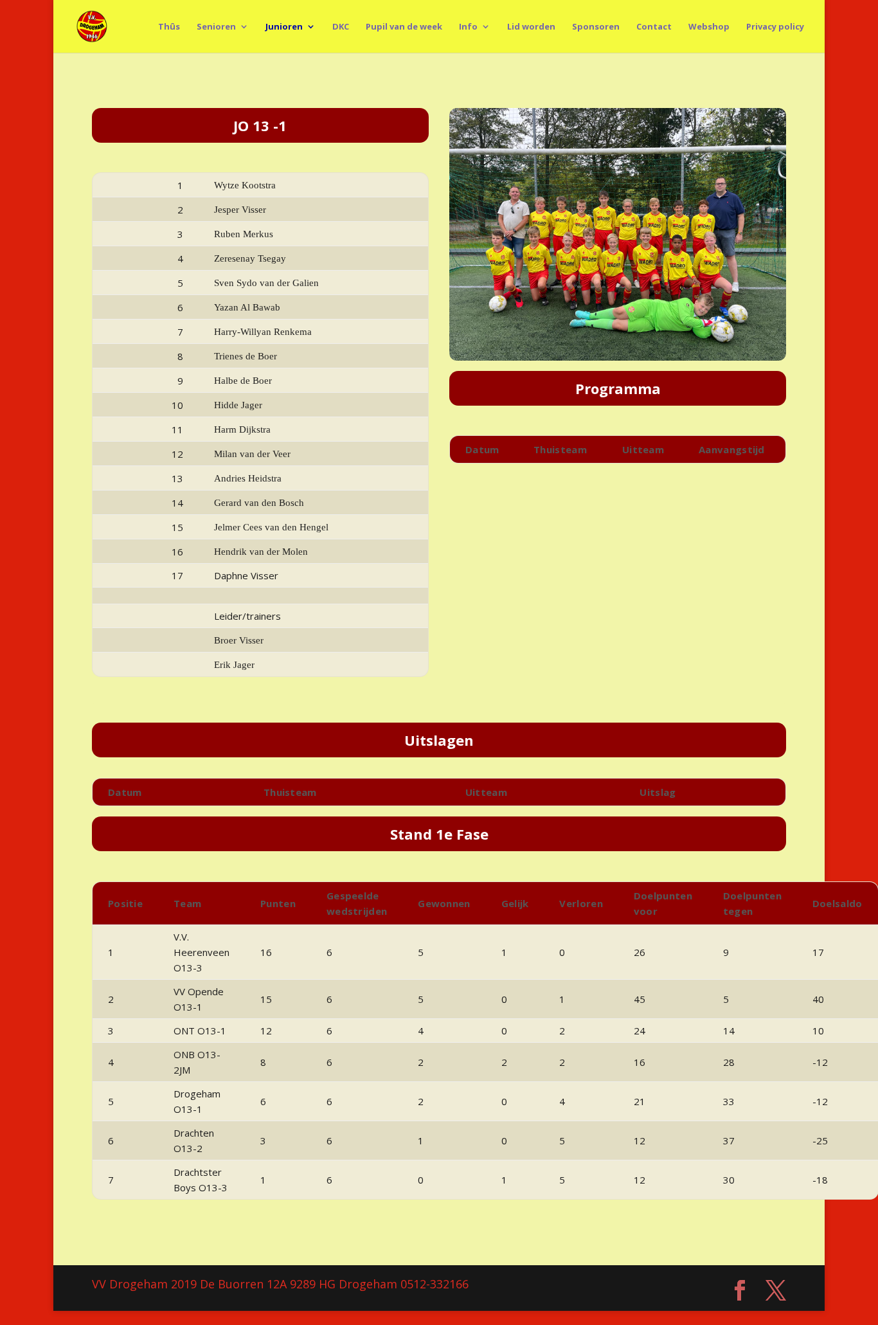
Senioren (216, 27)
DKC (340, 27)
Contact (654, 27)
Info (468, 27)
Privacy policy (775, 27)
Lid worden (531, 27)
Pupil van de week (404, 27)
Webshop (709, 27)
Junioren (284, 27)
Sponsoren (596, 27)
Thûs (169, 27)
